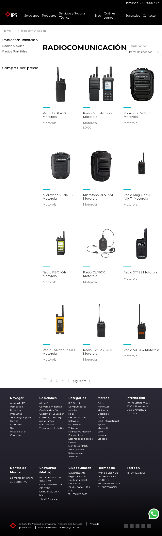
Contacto (149, 15)
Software (73, 420)
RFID (71, 413)
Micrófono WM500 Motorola (138, 115)
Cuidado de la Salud (50, 410)
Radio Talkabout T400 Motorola (59, 351)
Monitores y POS (78, 445)
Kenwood (103, 435)
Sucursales (132, 15)
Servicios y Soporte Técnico (72, 15)
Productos (49, 15)
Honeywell (103, 406)
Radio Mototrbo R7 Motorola (97, 115)
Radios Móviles (13, 46)
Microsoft (103, 428)
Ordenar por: (139, 46)
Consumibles (75, 435)
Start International (108, 420)
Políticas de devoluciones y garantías (58, 527)
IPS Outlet (74, 403)
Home (7, 30)
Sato (100, 431)
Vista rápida (60, 84)
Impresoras (74, 424)
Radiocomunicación (33, 30)
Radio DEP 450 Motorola (54, 115)
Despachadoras (77, 417)
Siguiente (80, 381)
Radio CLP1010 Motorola (94, 274)
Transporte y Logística (51, 428)
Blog (98, 15)
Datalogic (103, 413)
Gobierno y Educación (51, 413)
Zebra (101, 403)
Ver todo (102, 438)
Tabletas (73, 428)
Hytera (101, 424)
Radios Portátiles (14, 51)
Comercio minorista (50, 406)
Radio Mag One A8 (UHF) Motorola (138, 196)
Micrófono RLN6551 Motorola (98, 196)
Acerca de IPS (17, 403)
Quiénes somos (109, 15)
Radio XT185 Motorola (140, 272)
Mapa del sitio (17, 431)
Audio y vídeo (76, 449)
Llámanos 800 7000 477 (141, 3)
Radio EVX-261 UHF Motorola (98, 351)
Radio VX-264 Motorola (141, 350)
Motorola (103, 410)
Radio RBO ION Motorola (55, 274)
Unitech (102, 417)
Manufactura (46, 424)
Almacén (44, 403)
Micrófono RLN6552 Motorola (58, 196)
